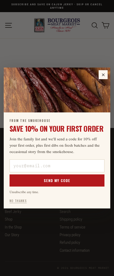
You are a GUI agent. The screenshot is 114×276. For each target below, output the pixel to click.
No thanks (18, 201)
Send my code (57, 180)
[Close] (103, 74)
